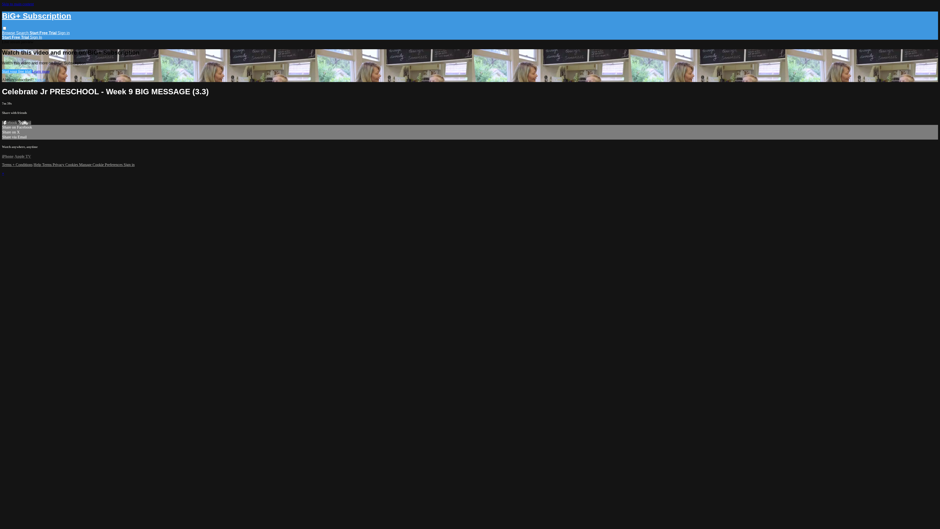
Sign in (64, 33)
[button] (4, 28)
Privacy (59, 165)
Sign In (36, 37)
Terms (47, 165)
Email (26, 122)
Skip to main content (18, 4)
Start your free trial (17, 71)
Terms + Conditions (17, 165)
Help (38, 165)
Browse (9, 33)
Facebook (10, 122)
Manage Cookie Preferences (101, 165)
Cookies (72, 165)
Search (23, 33)
